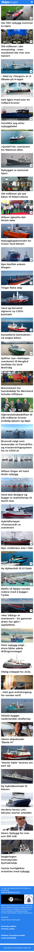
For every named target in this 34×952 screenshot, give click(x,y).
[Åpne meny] (32, 2)
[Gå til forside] (14, 2)
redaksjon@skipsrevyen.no (10, 892)
